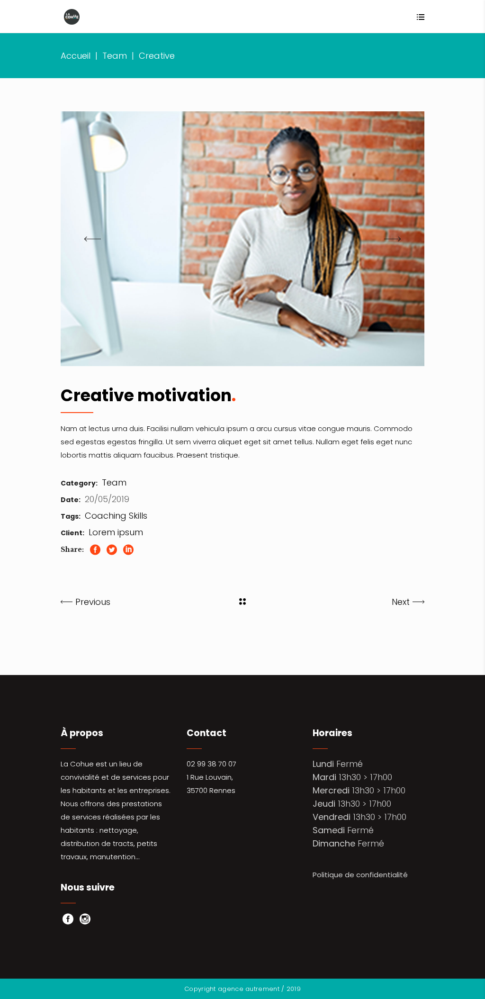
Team (114, 56)
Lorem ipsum (116, 532)
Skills (138, 516)
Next (401, 602)
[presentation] (92, 238)
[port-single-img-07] (242, 238)
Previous (92, 602)
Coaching (105, 516)
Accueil (75, 56)
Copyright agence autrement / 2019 (242, 988)
